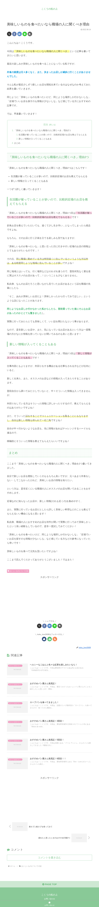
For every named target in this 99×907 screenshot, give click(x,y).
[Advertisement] (49, 597)
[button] (30, 34)
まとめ (17, 143)
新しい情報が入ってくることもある (35, 139)
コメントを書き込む (49, 857)
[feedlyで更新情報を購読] (49, 639)
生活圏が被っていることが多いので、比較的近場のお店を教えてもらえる (53, 134)
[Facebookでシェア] (14, 34)
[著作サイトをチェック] (44, 639)
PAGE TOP (50, 884)
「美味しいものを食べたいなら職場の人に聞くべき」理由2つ (42, 130)
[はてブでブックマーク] (19, 34)
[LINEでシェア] (24, 34)
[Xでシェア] (9, 34)
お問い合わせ (49, 899)
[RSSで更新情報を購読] (55, 639)
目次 (45, 124)
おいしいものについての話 (19, 571)
